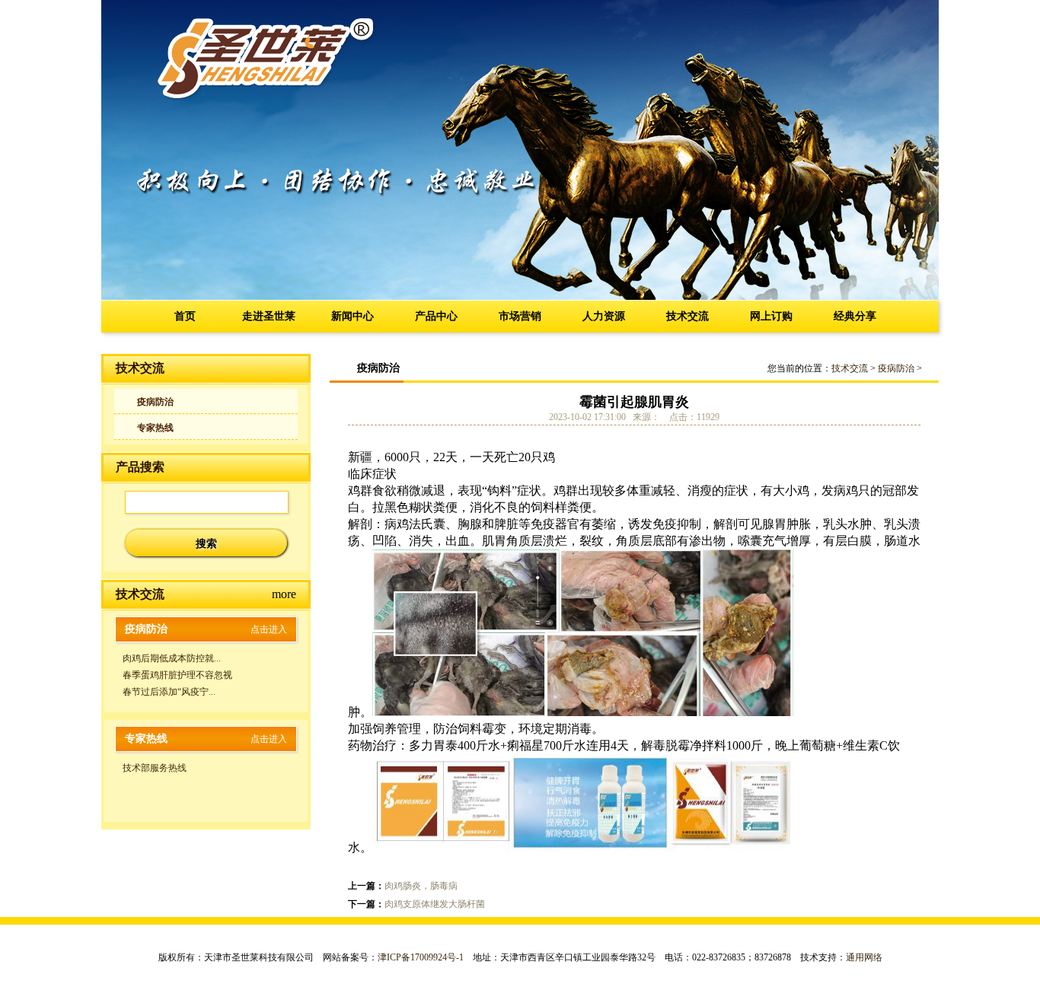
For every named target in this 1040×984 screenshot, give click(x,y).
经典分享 (855, 316)
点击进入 (268, 629)
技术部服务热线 (155, 768)
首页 (185, 316)
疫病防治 (155, 401)
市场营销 (520, 316)
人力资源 (603, 316)
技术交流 (687, 316)
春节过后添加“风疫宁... (169, 691)
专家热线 (155, 427)
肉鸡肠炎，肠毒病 (421, 886)
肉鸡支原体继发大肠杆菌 (434, 904)
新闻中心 (352, 316)
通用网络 (864, 957)
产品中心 (436, 316)
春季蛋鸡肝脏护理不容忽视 (177, 675)
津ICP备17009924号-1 (421, 957)
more (284, 594)
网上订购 (771, 316)
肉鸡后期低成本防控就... (172, 658)
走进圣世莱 (268, 316)
